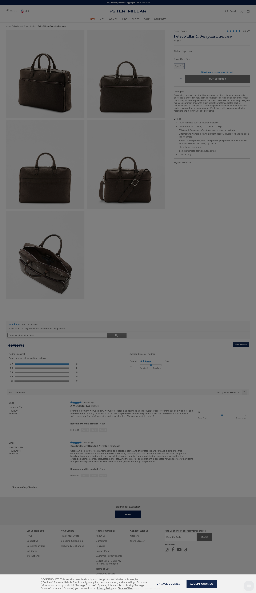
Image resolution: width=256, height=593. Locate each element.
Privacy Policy (105, 588)
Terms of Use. (125, 588)
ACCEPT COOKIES (201, 584)
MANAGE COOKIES (168, 584)
